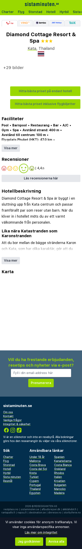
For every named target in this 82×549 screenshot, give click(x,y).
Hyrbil (64, 12)
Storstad (35, 12)
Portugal (35, 485)
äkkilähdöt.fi (69, 509)
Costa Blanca (63, 465)
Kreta (33, 473)
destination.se (37, 512)
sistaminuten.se (30, 509)
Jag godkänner (29, 541)
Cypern (34, 481)
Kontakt (8, 416)
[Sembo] (41, 23)
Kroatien (59, 481)
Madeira (59, 493)
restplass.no (11, 509)
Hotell (51, 12)
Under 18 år (37, 457)
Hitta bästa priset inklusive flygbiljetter (45, 104)
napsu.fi (22, 512)
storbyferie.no (72, 512)
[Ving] (25, 23)
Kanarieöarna (62, 461)
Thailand (35, 489)
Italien (58, 477)
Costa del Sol (38, 469)
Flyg (21, 12)
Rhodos (59, 473)
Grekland (59, 469)
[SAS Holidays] (57, 23)
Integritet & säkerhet (16, 424)
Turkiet (34, 477)
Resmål (7, 481)
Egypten (34, 493)
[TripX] (72, 23)
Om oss (8, 412)
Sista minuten (12, 477)
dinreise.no (55, 512)
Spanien (59, 457)
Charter (8, 12)
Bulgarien (60, 485)
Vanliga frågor (12, 420)
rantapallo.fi (8, 512)
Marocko (60, 489)
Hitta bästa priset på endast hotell (45, 91)
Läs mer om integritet (41, 532)
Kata (32, 48)
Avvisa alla (56, 541)
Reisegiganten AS (45, 506)
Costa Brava (37, 465)
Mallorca (35, 461)
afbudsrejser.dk (51, 509)
